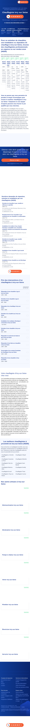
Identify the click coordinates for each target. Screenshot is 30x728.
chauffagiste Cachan (21, 474)
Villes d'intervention (20, 685)
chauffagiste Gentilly (21, 467)
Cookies (23, 706)
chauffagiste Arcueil (7, 471)
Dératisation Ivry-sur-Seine (11, 530)
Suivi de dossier (20, 692)
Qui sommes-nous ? (6, 680)
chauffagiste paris (8, 127)
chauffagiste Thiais (20, 471)
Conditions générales (5, 706)
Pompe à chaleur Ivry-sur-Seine (12, 555)
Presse (3, 683)
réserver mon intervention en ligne (15, 22)
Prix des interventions (21, 683)
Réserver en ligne (14, 160)
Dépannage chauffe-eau (8, 63)
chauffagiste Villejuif (21, 455)
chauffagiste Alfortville (21, 459)
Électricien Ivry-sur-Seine (10, 629)
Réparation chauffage (22, 62)
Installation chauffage (13, 62)
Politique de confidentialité (15, 706)
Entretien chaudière (3, 62)
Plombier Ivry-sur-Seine (10, 604)
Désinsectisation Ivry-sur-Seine (12, 505)
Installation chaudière (17, 62)
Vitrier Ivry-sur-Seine (9, 579)
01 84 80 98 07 (15, 16)
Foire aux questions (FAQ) (22, 687)
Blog (2, 681)
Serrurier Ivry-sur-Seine (10, 654)
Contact (3, 685)
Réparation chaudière (26, 62)
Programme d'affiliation (6, 699)
